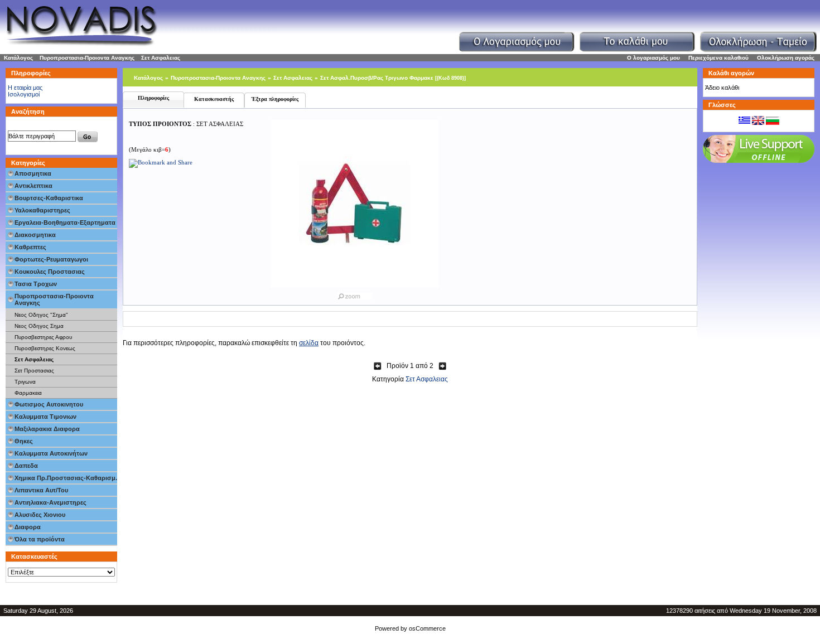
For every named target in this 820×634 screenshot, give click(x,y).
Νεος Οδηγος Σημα (39, 326)
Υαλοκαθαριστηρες (42, 210)
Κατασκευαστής (214, 99)
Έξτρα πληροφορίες (275, 99)
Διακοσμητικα (35, 234)
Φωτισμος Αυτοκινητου (49, 404)
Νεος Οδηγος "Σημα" (41, 315)
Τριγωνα (25, 382)
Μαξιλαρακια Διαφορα (47, 428)
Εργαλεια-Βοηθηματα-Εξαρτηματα (65, 222)
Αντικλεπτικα (33, 185)
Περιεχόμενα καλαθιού (718, 58)
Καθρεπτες (30, 247)
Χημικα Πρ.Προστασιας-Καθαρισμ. (66, 478)
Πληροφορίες (153, 98)
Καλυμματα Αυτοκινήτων (51, 453)
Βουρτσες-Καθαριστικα (49, 198)
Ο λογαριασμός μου (653, 58)
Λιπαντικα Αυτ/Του (41, 490)
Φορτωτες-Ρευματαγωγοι (51, 259)
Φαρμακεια (28, 393)
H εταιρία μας (25, 87)
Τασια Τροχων (36, 283)
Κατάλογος (18, 58)
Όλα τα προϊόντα (40, 539)
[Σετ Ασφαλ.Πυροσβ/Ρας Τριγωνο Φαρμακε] (355, 294)
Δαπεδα (26, 465)
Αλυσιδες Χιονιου (40, 514)
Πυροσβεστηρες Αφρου (43, 337)
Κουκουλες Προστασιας (50, 271)
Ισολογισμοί (24, 94)
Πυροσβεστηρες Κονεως (45, 348)
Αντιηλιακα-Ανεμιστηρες (50, 502)
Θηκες (24, 441)
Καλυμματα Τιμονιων (45, 416)
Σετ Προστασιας (34, 370)
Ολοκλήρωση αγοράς (785, 58)
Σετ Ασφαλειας (160, 58)
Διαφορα (28, 527)
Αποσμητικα (33, 173)
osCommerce (427, 628)
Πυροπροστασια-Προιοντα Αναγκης (87, 58)
